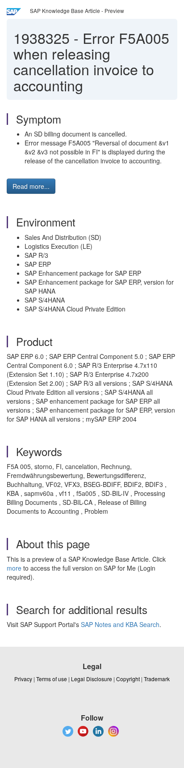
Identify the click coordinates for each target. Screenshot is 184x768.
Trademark (157, 679)
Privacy (23, 679)
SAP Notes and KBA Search (120, 624)
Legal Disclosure (91, 679)
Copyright (128, 679)
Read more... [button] (31, 186)
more (14, 567)
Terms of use (51, 679)
